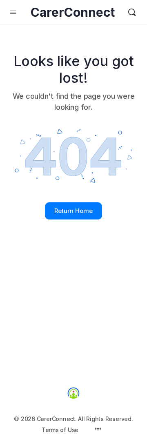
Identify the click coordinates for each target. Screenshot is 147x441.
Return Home (73, 211)
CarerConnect (73, 12)
